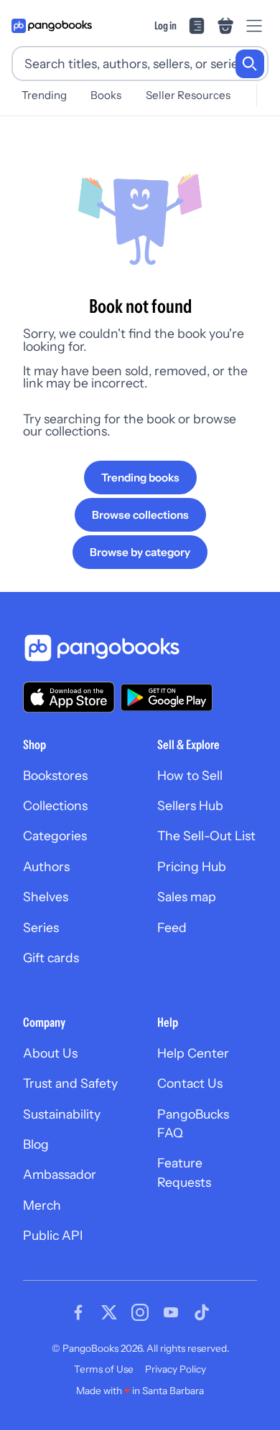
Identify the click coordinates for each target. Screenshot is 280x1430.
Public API (53, 1235)
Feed (172, 927)
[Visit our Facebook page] (78, 1312)
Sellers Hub (190, 805)
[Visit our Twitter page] (109, 1312)
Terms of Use (104, 1369)
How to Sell (190, 775)
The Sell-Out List (206, 835)
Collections (55, 805)
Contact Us (190, 1083)
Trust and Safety (70, 1083)
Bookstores (55, 775)
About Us (50, 1052)
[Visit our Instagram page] (140, 1312)
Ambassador (59, 1174)
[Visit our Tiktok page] (201, 1312)
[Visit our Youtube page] (170, 1312)
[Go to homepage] (51, 26)
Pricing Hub (191, 866)
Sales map (186, 896)
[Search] (249, 64)
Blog (36, 1144)
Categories (55, 835)
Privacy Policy (175, 1369)
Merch (42, 1205)
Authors (46, 866)
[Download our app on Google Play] (167, 697)
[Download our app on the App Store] (69, 697)
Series (41, 927)
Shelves (45, 896)
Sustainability (62, 1113)
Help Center (193, 1052)
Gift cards (51, 957)
